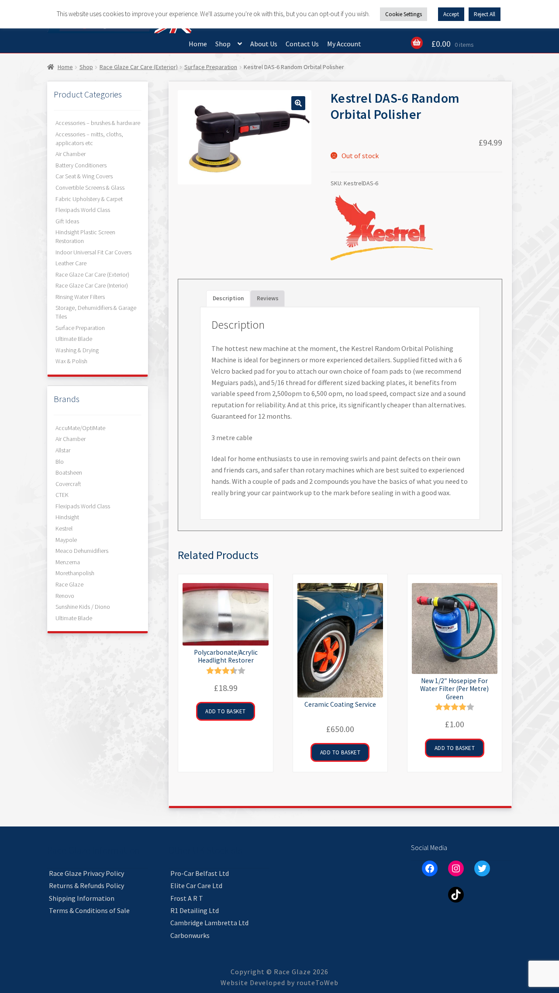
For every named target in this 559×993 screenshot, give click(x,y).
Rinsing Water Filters (80, 297)
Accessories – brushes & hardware (97, 123)
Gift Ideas (67, 221)
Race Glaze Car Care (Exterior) (139, 67)
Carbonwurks (190, 935)
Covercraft (68, 484)
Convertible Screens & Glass (89, 187)
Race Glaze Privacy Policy (86, 873)
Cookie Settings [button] (403, 14)
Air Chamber (70, 154)
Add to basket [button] (225, 711)
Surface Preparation (210, 67)
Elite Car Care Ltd (196, 885)
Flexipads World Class (82, 210)
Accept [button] (451, 14)
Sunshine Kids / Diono (82, 607)
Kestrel (63, 528)
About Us (263, 43)
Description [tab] (228, 298)
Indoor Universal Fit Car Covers (93, 252)
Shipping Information (81, 898)
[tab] (268, 298)
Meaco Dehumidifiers (81, 551)
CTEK (62, 495)
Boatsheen (68, 472)
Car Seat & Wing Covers (84, 176)
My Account (344, 43)
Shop (223, 43)
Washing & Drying (77, 350)
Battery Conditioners (81, 165)
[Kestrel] (382, 227)
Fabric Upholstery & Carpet (89, 199)
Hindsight (67, 517)
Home (198, 43)
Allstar (62, 450)
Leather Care (70, 263)
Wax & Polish (71, 361)
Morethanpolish (74, 573)
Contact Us (302, 43)
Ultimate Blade (73, 339)
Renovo (64, 596)
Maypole (66, 540)
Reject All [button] (484, 14)
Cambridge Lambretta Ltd (209, 922)
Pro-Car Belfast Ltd (199, 873)
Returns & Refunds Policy (86, 885)
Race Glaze (69, 584)
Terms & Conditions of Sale (89, 910)
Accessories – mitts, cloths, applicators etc (89, 138)
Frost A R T (186, 898)
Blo (59, 461)
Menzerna (67, 562)
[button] (298, 103)
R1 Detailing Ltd (194, 910)
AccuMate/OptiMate (80, 428)
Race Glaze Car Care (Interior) (91, 285)
